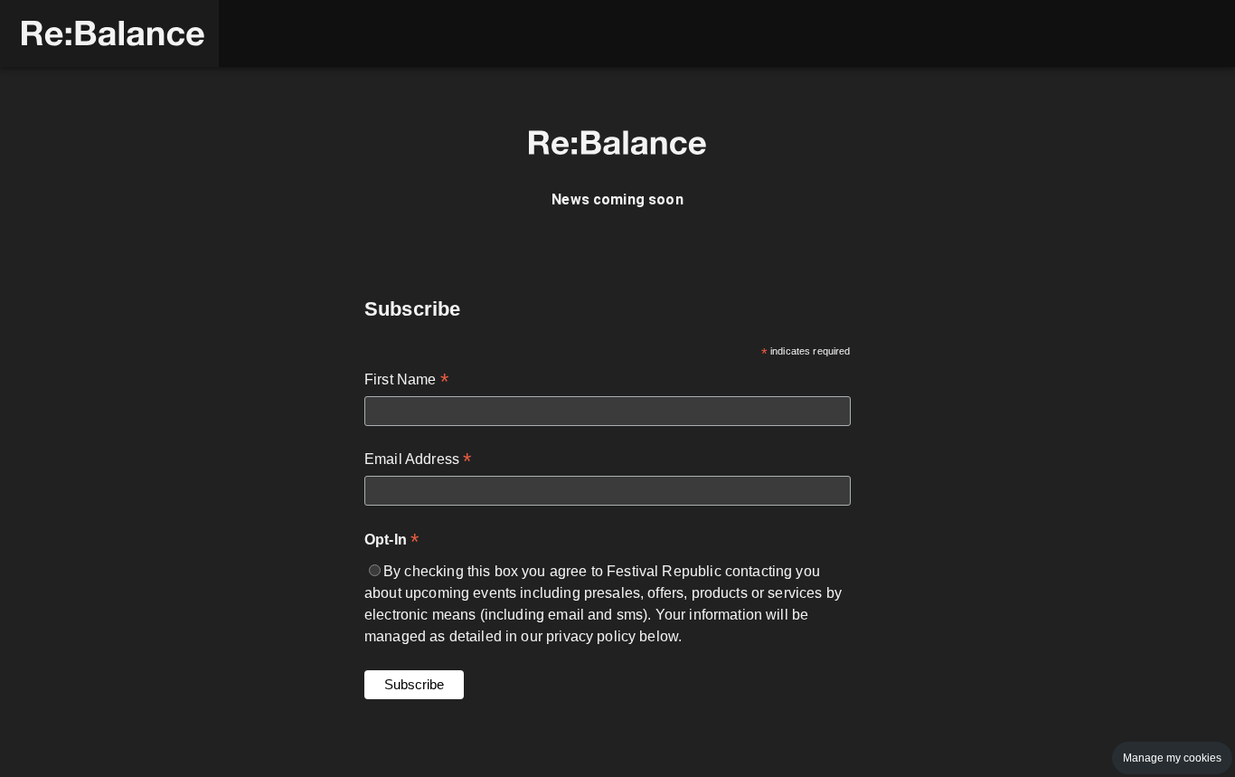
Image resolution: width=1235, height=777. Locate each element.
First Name (406, 381)
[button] (109, 33)
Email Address (417, 461)
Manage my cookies (1172, 758)
